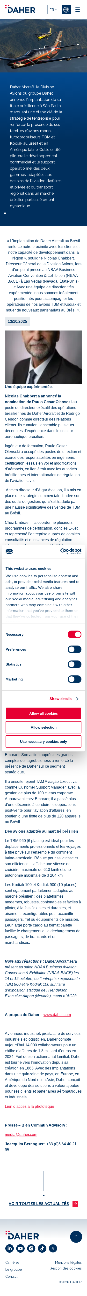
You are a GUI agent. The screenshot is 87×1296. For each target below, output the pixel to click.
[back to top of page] (76, 1237)
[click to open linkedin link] (10, 1248)
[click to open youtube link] (21, 1248)
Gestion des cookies (66, 1268)
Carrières (12, 1262)
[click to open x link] (54, 1248)
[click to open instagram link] (32, 1248)
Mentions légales (68, 1262)
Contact (11, 1276)
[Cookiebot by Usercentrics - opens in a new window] (61, 551)
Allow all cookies (43, 713)
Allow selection (44, 727)
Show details (61, 699)
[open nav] (77, 9)
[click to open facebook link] (43, 1248)
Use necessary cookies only (43, 741)
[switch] (74, 649)
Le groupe (13, 1269)
